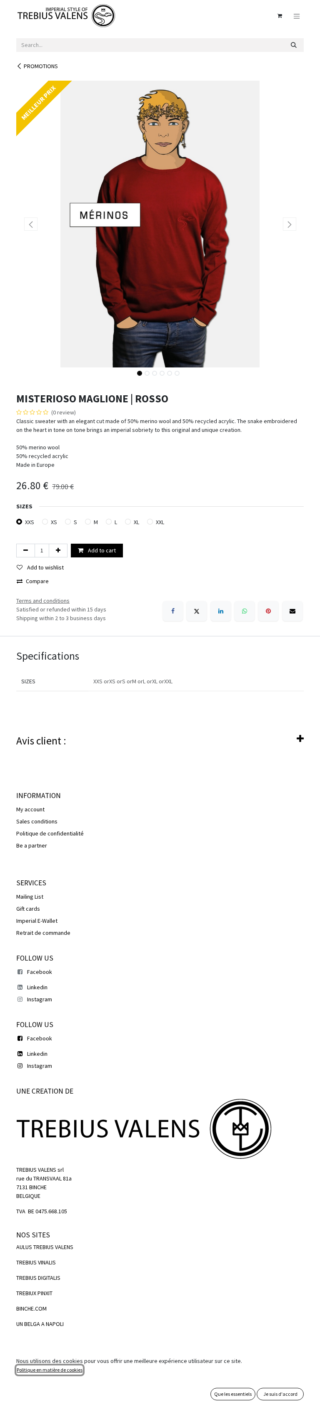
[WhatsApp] (245, 611)
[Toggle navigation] (297, 15)
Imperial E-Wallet (37, 920)
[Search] (294, 45)
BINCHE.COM (31, 1308)
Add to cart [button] (101, 550)
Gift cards (28, 908)
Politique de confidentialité (50, 833)
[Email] (292, 611)
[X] (197, 611)
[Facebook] (173, 611)
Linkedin (37, 987)
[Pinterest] (268, 611)
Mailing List (29, 896)
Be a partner (31, 845)
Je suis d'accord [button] (280, 1394)
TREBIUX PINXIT (34, 1293)
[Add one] (58, 550)
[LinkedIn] (221, 611)
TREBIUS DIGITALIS (38, 1277)
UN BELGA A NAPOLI (40, 1324)
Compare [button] (37, 581)
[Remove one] (25, 550)
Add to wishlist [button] (45, 567)
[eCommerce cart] (279, 15)
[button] (30, 224)
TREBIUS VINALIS (36, 1262)
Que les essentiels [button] (233, 1394)
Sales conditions (37, 821)
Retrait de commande (43, 932)
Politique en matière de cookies (49, 1370)
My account (30, 809)
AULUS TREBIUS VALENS (44, 1247)
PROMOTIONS (41, 66)
